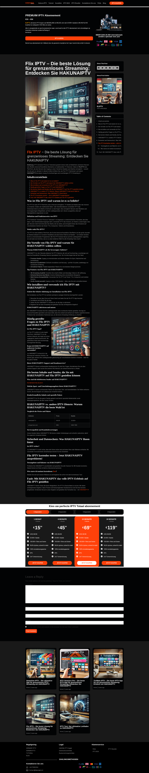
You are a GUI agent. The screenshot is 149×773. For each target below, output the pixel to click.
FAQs (99, 3)
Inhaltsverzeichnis (103, 121)
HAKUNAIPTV (84, 490)
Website (28, 620)
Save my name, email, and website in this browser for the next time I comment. (53, 627)
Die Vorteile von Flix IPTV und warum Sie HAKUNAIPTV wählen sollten (52, 183)
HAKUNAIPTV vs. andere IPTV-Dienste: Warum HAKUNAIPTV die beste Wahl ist (55, 191)
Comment (29, 584)
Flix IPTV (34, 152)
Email (27, 613)
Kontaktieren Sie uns (89, 3)
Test (54, 471)
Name (27, 606)
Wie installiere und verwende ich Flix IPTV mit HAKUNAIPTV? (49, 185)
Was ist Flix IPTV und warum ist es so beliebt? (45, 181)
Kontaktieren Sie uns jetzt (35, 383)
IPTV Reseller (76, 3)
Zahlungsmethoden (68, 759)
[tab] (37, 512)
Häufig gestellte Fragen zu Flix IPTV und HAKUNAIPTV (47, 187)
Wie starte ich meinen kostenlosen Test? (111, 149)
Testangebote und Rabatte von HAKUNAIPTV (111, 146)
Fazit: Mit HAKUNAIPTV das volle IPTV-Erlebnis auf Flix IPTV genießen (52, 197)
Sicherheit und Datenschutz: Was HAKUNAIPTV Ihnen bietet (49, 193)
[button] (99, 68)
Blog (104, 3)
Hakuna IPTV (42, 3)
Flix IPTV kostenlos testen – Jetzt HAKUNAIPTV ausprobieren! (50, 195)
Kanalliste (58, 3)
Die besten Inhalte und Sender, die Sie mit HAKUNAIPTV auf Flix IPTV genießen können (57, 189)
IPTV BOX (66, 3)
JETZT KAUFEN (37, 563)
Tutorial (51, 3)
